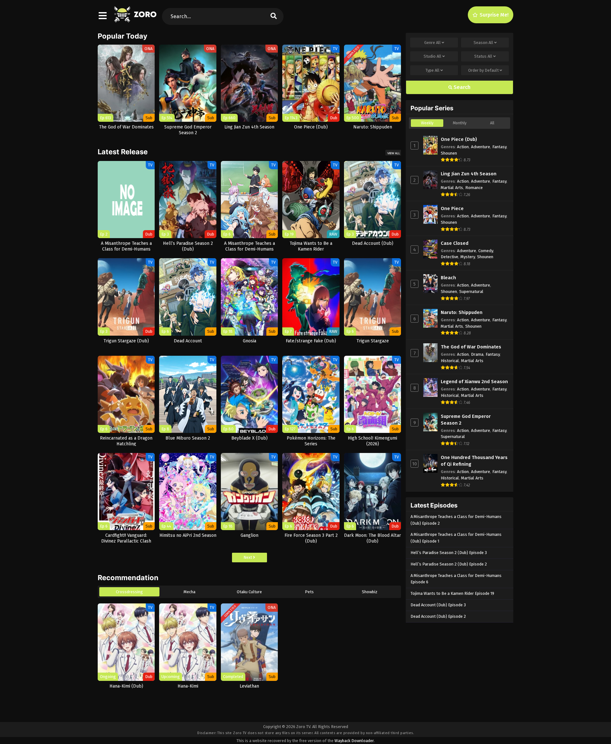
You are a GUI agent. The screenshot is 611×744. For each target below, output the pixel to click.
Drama (477, 354)
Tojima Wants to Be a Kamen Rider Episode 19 (452, 593)
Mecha (189, 591)
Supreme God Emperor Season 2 (466, 419)
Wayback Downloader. (354, 740)
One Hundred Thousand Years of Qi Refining (474, 461)
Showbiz (369, 591)
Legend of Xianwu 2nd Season (474, 381)
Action (463, 146)
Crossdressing (129, 591)
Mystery (467, 256)
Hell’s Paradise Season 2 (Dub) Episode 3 (449, 552)
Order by (483, 70)
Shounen (449, 153)
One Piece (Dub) (459, 139)
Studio (432, 56)
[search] (273, 16)
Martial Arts (452, 187)
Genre (432, 42)
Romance (474, 187)
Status (483, 56)
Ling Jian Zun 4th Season (468, 174)
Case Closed (454, 243)
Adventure (480, 146)
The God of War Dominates (471, 347)
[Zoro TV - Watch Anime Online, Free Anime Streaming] (136, 19)
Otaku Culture (249, 591)
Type (432, 70)
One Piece (452, 208)
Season (483, 42)
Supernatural (471, 291)
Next (248, 557)
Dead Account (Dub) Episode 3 (438, 604)
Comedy (485, 250)
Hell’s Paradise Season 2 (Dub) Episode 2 (449, 564)
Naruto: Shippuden (461, 312)
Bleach (448, 278)
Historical (450, 360)
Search (461, 87)
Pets (309, 591)
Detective (449, 256)
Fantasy (499, 146)
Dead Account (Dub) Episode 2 (438, 616)
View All (393, 153)
